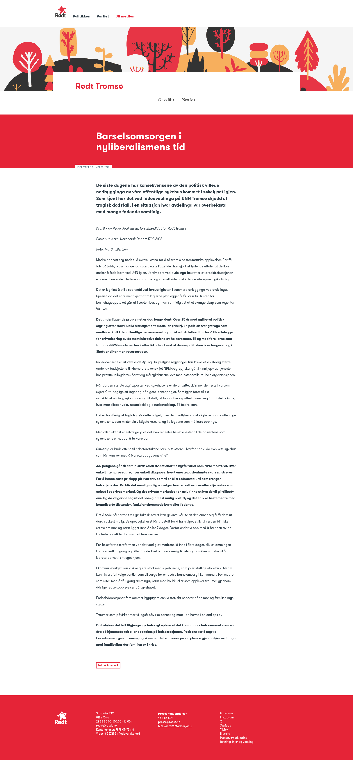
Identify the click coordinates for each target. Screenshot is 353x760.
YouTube (225, 725)
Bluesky (225, 734)
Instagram (227, 717)
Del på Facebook (108, 665)
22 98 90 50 (103, 721)
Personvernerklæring (233, 738)
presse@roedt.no (169, 722)
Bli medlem (125, 16)
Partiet (103, 16)
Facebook (226, 713)
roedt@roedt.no (106, 725)
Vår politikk (166, 99)
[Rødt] (61, 723)
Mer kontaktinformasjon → (175, 726)
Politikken (82, 16)
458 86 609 (165, 718)
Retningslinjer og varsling (237, 742)
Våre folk (188, 99)
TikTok (224, 729)
